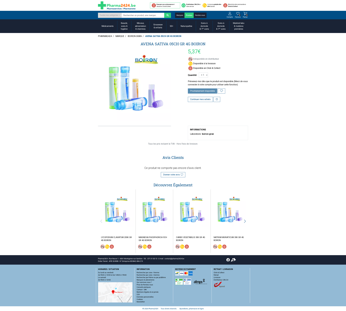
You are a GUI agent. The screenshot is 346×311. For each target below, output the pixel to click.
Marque (119, 36)
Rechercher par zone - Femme (148, 273)
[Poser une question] (216, 99)
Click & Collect (219, 273)
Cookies (140, 299)
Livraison (217, 277)
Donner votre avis (172, 174)
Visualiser (118, 229)
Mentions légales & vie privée (147, 292)
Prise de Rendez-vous (145, 285)
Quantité (192, 75)
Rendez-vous (200, 15)
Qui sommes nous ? (144, 282)
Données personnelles (145, 297)
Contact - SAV (142, 290)
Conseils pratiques (144, 287)
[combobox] (110, 15)
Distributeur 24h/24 (221, 280)
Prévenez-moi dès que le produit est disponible (210, 81)
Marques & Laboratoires (145, 280)
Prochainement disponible (202, 91)
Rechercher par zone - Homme (148, 275)
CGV (138, 294)
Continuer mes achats (200, 99)
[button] (245, 221)
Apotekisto (191, 309)
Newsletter (141, 302)
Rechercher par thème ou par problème (151, 277)
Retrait (216, 275)
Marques (180, 15)
